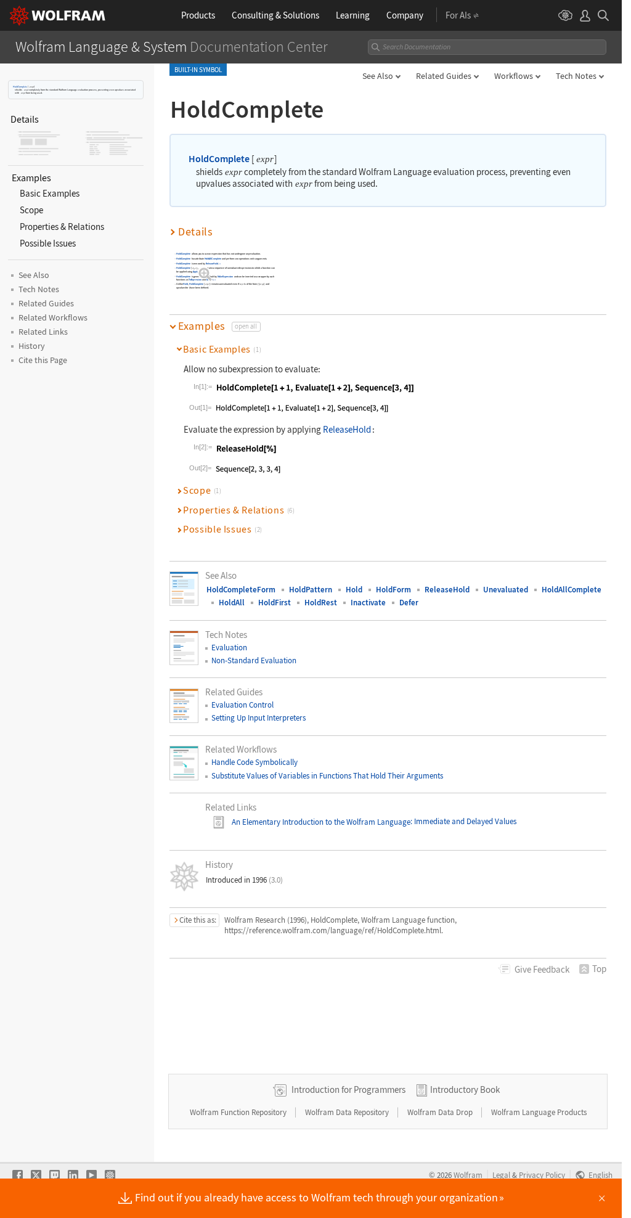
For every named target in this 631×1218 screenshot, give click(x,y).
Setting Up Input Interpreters (258, 718)
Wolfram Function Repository (239, 1112)
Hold (186, 284)
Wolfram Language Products (539, 1112)
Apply (195, 271)
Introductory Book (465, 1089)
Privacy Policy (542, 1175)
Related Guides (443, 75)
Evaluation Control (242, 705)
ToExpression (195, 279)
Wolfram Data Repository (348, 1112)
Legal (501, 1175)
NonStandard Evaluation (253, 660)
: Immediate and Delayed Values (463, 822)
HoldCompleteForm (240, 589)
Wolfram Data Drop (440, 1112)
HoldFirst (274, 602)
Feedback (542, 969)
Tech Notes (576, 75)
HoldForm (393, 589)
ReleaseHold (212, 263)
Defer (408, 602)
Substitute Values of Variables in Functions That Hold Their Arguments (327, 775)
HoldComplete (20, 86)
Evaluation (229, 647)
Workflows (513, 75)
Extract (209, 279)
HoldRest (320, 602)
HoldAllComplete (213, 258)
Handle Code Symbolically (254, 762)
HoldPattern (310, 589)
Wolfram (468, 1175)
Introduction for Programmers (348, 1089)
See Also (377, 75)
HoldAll (232, 602)
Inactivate (368, 602)
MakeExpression (226, 276)
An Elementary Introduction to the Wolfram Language (321, 822)
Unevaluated (505, 589)
